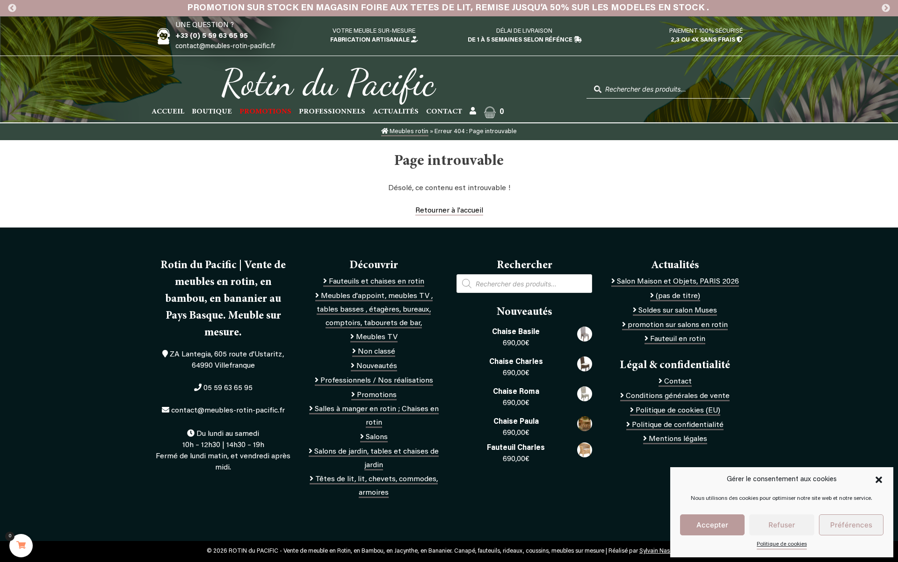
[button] (879, 479)
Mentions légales (678, 439)
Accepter (712, 524)
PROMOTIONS (265, 111)
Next (886, 8)
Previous (12, 8)
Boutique (212, 111)
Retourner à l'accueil (449, 210)
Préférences (851, 524)
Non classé (376, 352)
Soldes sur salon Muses (677, 310)
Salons (377, 437)
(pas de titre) (678, 296)
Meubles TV (377, 337)
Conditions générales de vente (678, 396)
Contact (444, 111)
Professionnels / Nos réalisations (376, 380)
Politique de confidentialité (678, 425)
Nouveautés (376, 366)
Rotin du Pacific (328, 82)
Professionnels (332, 111)
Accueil (168, 111)
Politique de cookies (782, 544)
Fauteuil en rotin (677, 339)
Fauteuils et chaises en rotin (376, 281)
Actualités (396, 111)
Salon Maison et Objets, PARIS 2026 (678, 281)
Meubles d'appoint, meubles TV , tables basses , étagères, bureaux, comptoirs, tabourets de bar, (375, 309)
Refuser (781, 524)
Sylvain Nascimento (665, 551)
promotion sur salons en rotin (678, 325)
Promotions (377, 395)
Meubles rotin (408, 131)
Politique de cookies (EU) (678, 410)
